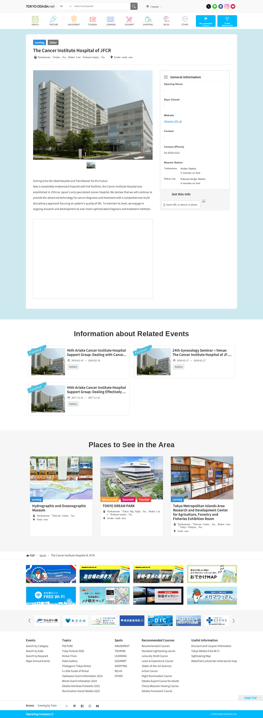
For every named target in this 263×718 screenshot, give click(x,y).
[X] (208, 6)
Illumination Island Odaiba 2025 (81, 691)
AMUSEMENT (74, 24)
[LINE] (214, 6)
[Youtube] (233, 6)
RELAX (166, 24)
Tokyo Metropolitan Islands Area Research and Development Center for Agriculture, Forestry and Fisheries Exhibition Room (200, 512)
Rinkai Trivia (69, 656)
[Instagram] (227, 6)
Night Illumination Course (157, 676)
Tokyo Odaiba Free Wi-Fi (205, 651)
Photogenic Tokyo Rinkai (76, 666)
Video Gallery (69, 661)
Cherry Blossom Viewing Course (160, 686)
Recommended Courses (156, 646)
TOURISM (92, 24)
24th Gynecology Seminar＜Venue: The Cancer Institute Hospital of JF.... (202, 352)
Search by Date (34, 651)
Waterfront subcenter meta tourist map (214, 661)
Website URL (171, 121)
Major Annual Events (38, 661)
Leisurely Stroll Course (155, 656)
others (73, 366)
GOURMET (129, 24)
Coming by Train (47, 705)
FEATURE (54, 24)
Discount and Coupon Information (211, 646)
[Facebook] (220, 6)
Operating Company (38, 714)
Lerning (39, 42)
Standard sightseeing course (158, 651)
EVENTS (35, 24)
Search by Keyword (37, 656)
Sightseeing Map (201, 656)
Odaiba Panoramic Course (157, 691)
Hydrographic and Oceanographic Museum (59, 508)
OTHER (185, 24)
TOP (32, 555)
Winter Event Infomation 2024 (79, 681)
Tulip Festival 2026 (73, 651)
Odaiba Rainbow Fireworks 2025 (81, 686)
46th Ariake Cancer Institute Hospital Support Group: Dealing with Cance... (96, 352)
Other (53, 42)
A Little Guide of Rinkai (75, 671)
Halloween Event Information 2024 (82, 676)
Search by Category (37, 646)
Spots (43, 555)
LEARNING (111, 24)
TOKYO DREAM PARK (119, 506)
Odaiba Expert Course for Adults (160, 681)
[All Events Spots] (66, 6)
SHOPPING (148, 24)
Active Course (150, 671)
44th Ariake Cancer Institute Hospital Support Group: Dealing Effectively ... (96, 389)
